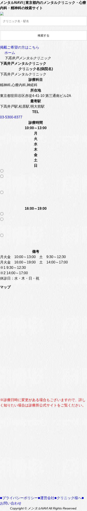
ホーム (9, 53)
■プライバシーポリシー (19, 498)
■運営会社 (46, 498)
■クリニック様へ (68, 498)
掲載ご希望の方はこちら (19, 47)
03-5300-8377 (11, 117)
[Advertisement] (43, 451)
